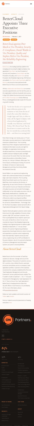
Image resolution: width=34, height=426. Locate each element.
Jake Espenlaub (21, 80)
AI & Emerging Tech (6, 380)
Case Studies (5, 407)
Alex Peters (13, 80)
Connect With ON (8, 62)
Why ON (20, 414)
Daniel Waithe (21, 73)
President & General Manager (23, 392)
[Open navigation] (31, 3)
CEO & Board (21, 366)
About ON (20, 412)
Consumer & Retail (6, 382)
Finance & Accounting (23, 368)
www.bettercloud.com (11, 290)
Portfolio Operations (23, 370)
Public (3, 367)
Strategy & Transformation (24, 372)
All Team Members (22, 405)
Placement (6, 39)
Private (3, 370)
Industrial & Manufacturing (8, 386)
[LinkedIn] (3, 335)
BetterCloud (6, 66)
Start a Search (6, 339)
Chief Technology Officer (24, 384)
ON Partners (6, 36)
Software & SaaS (6, 388)
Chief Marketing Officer (23, 382)
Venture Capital (5, 374)
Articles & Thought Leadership (6, 415)
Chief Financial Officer (23, 380)
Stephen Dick (20, 75)
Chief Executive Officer (23, 378)
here (10, 302)
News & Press (5, 420)
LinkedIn (11, 296)
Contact (20, 416)
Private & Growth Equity (7, 372)
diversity (14, 39)
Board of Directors (22, 396)
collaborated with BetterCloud (15, 88)
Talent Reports (5, 418)
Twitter (4, 296)
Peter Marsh (12, 71)
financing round (11, 97)
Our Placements (6, 405)
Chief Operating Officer (23, 386)
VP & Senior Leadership (24, 398)
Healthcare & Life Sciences (8, 384)
